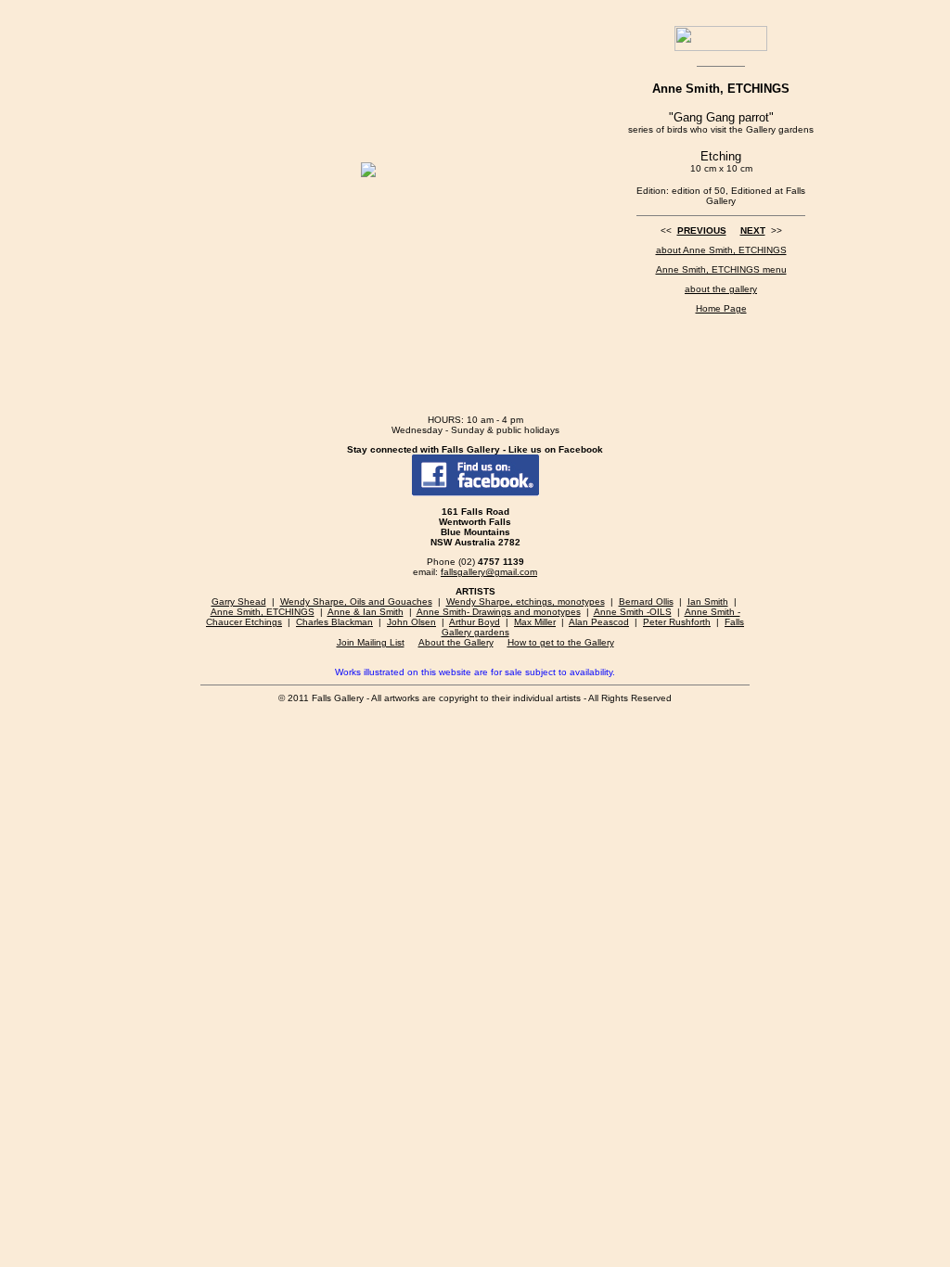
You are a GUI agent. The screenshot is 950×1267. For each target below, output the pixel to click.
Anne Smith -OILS (633, 612)
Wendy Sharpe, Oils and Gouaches (356, 601)
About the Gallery (456, 642)
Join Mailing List (370, 642)
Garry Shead (239, 601)
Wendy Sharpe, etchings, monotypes (525, 601)
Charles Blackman (334, 622)
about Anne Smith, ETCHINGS (721, 250)
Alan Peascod (599, 622)
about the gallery (721, 289)
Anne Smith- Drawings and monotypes (499, 612)
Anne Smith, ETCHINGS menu (721, 269)
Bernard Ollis (646, 601)
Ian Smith (707, 601)
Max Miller (535, 622)
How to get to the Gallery (560, 642)
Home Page (721, 308)
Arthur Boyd (474, 622)
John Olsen (411, 622)
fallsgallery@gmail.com (489, 572)
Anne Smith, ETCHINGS (263, 612)
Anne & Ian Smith (365, 612)
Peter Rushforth (677, 622)
